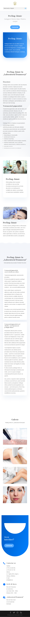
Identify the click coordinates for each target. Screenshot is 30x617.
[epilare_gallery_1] (15, 444)
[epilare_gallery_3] (15, 483)
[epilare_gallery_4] (15, 502)
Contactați (15, 27)
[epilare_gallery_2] (15, 463)
